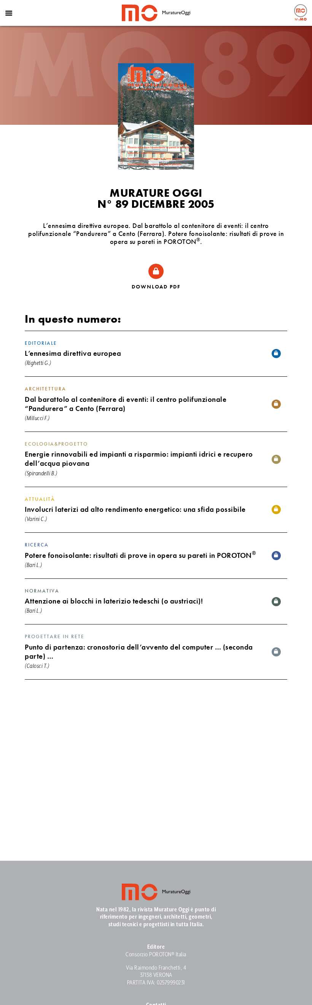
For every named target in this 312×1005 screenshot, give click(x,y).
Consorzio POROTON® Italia (156, 954)
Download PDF (156, 286)
